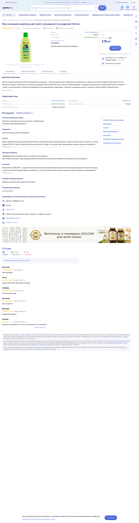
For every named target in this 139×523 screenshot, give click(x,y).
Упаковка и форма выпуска (113, 139)
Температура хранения (112, 143)
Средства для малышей (14, 20)
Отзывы (63, 71)
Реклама (128, 228)
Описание (10, 71)
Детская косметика (28, 20)
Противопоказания (110, 131)
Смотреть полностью (23, 113)
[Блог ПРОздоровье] (136, 27)
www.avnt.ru (10, 209)
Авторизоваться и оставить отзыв (17, 260)
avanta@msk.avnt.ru (13, 218)
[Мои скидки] (136, 22)
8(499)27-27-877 (11, 222)
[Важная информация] (136, 39)
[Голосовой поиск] (96, 8)
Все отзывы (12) (40, 327)
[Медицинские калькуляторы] (136, 33)
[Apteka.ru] (10, 8)
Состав (105, 128)
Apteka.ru (28, 335)
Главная (4, 20)
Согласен (111, 517)
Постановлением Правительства (118, 341)
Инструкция (47, 71)
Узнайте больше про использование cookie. (38, 519)
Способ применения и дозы (113, 120)
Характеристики (28, 71)
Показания (107, 124)
